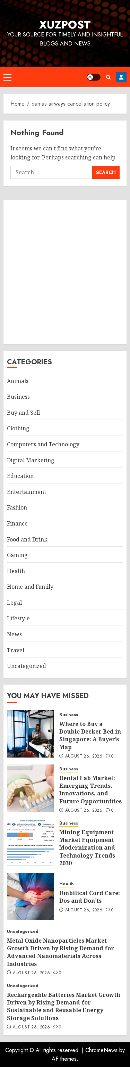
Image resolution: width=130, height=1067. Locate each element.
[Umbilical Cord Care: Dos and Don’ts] (30, 896)
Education (20, 476)
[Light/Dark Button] (94, 77)
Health (16, 571)
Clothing (18, 428)
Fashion (17, 507)
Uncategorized (26, 666)
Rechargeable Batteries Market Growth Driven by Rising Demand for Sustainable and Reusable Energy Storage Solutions (63, 1006)
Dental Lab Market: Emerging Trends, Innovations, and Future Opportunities (90, 789)
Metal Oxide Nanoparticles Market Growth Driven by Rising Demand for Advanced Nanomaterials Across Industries (60, 952)
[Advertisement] (65, 272)
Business (18, 396)
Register (121, 77)
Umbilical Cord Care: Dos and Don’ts (89, 896)
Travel (15, 650)
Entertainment (26, 492)
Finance (17, 523)
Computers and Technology (43, 444)
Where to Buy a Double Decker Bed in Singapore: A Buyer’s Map (90, 735)
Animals (17, 381)
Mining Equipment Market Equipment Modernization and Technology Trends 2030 (87, 847)
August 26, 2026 (83, 756)
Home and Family (30, 586)
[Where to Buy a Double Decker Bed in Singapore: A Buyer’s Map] (30, 734)
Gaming (17, 555)
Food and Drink (27, 539)
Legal (14, 602)
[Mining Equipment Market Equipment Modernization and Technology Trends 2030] (30, 842)
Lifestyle (18, 618)
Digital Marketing (30, 460)
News (14, 634)
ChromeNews (101, 1050)
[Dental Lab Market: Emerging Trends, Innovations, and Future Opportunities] (30, 788)
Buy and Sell (23, 412)
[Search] (108, 77)
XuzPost (65, 25)
